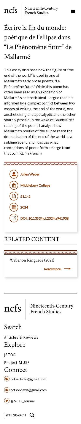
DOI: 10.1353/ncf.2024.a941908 (44, 218)
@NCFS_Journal (23, 401)
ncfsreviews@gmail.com (29, 390)
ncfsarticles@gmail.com (28, 379)
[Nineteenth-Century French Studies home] (34, 11)
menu (73, 11)
